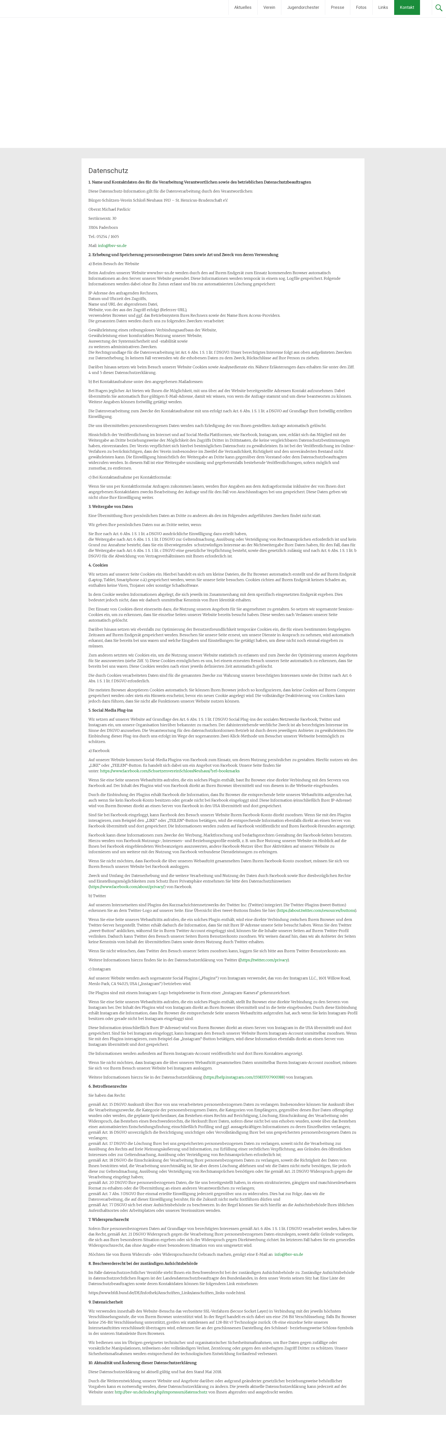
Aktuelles (243, 7)
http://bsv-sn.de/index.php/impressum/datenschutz (161, 1392)
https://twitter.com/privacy (263, 960)
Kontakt (407, 7)
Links (383, 7)
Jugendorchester (303, 7)
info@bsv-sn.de (112, 245)
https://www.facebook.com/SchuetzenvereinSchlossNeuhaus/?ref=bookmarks (170, 771)
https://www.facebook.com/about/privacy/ (127, 886)
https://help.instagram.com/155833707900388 (244, 1077)
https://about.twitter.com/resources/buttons (316, 910)
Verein (269, 7)
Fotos (361, 7)
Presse (337, 7)
